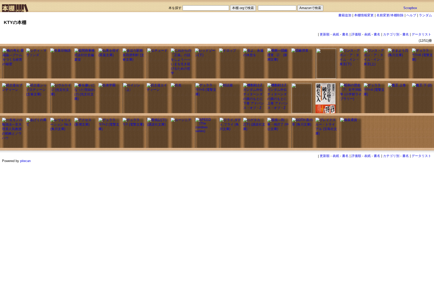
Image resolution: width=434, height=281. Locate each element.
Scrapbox (410, 8)
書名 (345, 34)
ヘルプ (411, 15)
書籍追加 (344, 15)
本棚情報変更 (364, 15)
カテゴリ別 (391, 34)
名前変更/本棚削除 (390, 15)
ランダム (425, 15)
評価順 (356, 34)
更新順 (325, 34)
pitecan (25, 161)
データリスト (421, 34)
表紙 (336, 34)
